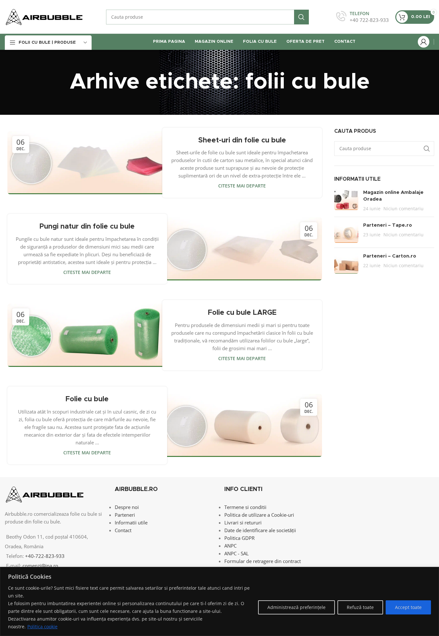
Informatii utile (131, 522)
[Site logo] (44, 16)
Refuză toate (360, 607)
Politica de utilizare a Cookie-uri (259, 515)
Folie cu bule (87, 399)
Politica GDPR (239, 538)
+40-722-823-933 (45, 556)
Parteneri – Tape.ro (387, 225)
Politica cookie (42, 626)
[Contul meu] (424, 41)
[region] (219, 601)
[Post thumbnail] (346, 200)
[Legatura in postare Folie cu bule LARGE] (87, 335)
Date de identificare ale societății (260, 530)
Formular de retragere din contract (262, 561)
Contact (123, 530)
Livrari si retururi (243, 522)
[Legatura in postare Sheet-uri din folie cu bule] (87, 163)
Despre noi (127, 507)
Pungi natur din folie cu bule (87, 226)
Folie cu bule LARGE (242, 312)
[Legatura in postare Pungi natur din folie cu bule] (242, 249)
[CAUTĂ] (301, 17)
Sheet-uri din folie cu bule (242, 140)
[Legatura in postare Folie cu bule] (242, 425)
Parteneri (125, 515)
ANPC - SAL (236, 553)
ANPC (230, 545)
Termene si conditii (245, 507)
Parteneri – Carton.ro (389, 256)
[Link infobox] (362, 17)
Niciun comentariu (403, 209)
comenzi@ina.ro (39, 565)
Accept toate (408, 607)
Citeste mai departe (242, 186)
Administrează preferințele (296, 607)
